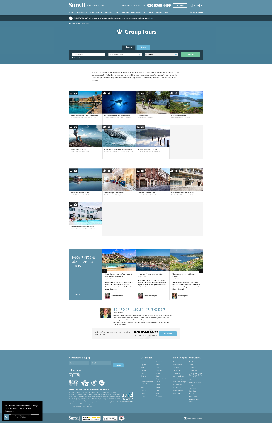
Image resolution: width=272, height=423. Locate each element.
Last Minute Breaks (178, 376)
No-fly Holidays (177, 385)
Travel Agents (193, 397)
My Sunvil (159, 12)
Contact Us (192, 367)
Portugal (143, 393)
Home (71, 12)
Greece (158, 382)
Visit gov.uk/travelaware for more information (81, 406)
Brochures (125, 12)
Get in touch (180, 5)
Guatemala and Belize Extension (147, 382)
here (150, 18)
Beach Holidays (177, 365)
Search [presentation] (143, 47)
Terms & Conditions (194, 394)
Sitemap (191, 385)
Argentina (144, 365)
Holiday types (95, 12)
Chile (157, 367)
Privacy (191, 380)
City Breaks (176, 367)
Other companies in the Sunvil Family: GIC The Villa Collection (196, 375)
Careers (191, 365)
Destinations (80, 12)
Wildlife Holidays (178, 390)
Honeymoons (177, 373)
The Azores (159, 396)
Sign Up (118, 365)
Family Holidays (177, 370)
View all (77, 295)
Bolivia (158, 365)
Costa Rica (159, 370)
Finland (143, 379)
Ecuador (158, 376)
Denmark (158, 373)
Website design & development (195, 418)
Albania (143, 362)
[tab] (128, 47)
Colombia (143, 370)
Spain (157, 393)
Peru (157, 390)
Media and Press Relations (194, 400)
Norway (158, 387)
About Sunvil (193, 362)
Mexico (143, 387)
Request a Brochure (194, 382)
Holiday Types (76, 23)
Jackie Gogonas (118, 312)
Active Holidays (177, 362)
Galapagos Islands (161, 379)
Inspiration (108, 12)
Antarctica (159, 362)
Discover (191, 54)
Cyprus (143, 373)
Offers (117, 12)
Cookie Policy (193, 370)
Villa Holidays (177, 387)
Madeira (158, 385)
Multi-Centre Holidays (179, 382)
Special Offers (193, 388)
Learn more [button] (9, 411)
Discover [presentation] (129, 47)
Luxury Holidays (177, 379)
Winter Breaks (177, 393)
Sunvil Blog (192, 391)
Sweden (143, 396)
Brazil (142, 367)
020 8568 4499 (159, 6)
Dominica (143, 376)
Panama (143, 390)
